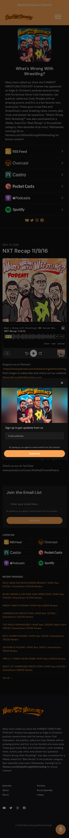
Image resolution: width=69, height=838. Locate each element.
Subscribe (34, 453)
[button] (62, 383)
